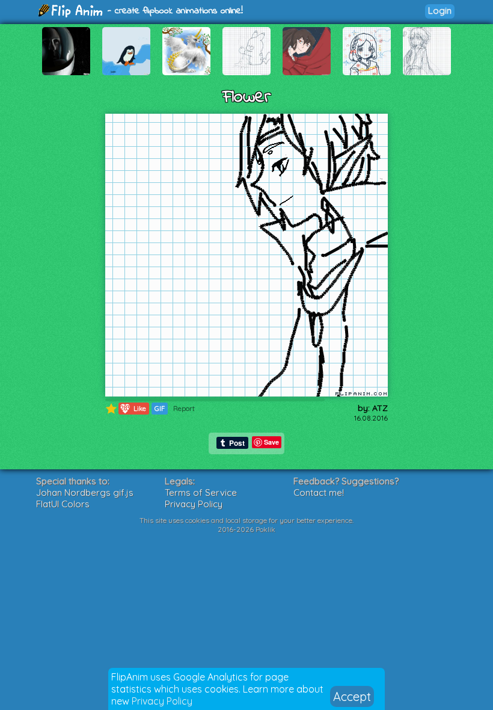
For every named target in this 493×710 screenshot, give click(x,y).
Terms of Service (201, 492)
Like (133, 408)
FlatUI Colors (63, 504)
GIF (160, 408)
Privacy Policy (162, 701)
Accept (352, 696)
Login (440, 10)
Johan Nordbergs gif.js (84, 492)
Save (271, 441)
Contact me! (318, 492)
